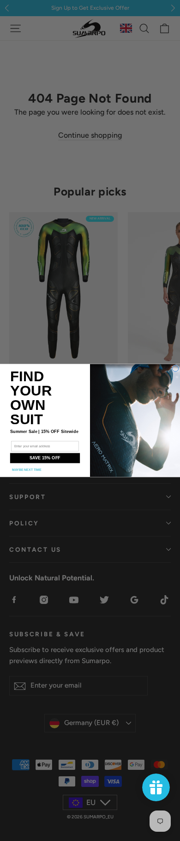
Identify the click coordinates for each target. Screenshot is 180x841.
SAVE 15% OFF (45, 458)
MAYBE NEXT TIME (27, 470)
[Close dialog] (175, 369)
